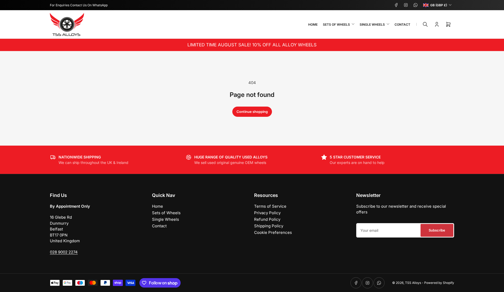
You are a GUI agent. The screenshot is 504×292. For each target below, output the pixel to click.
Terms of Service (270, 206)
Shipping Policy (268, 225)
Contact (402, 24)
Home (313, 24)
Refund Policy (267, 219)
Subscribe (437, 230)
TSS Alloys (413, 283)
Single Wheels (372, 24)
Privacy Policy (267, 212)
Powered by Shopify (439, 283)
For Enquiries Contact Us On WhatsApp (79, 5)
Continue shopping (252, 111)
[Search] (425, 24)
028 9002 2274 (64, 252)
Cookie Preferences (273, 232)
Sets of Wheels (336, 24)
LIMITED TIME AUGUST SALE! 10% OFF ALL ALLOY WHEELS (252, 44)
